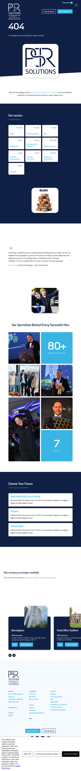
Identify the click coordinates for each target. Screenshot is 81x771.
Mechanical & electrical (58, 705)
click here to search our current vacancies (40, 578)
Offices (10, 716)
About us (11, 697)
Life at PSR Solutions (15, 694)
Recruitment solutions (36, 713)
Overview (32, 694)
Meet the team (13, 702)
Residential (54, 702)
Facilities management (58, 710)
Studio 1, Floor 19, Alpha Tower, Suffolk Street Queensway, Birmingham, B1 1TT (29, 639)
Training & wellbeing (15, 699)
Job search (32, 697)
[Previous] (10, 655)
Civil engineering (56, 697)
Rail (51, 699)
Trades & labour (55, 707)
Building (53, 694)
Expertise (32, 710)
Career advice (34, 699)
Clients (31, 708)
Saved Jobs (67, 2)
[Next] (14, 655)
